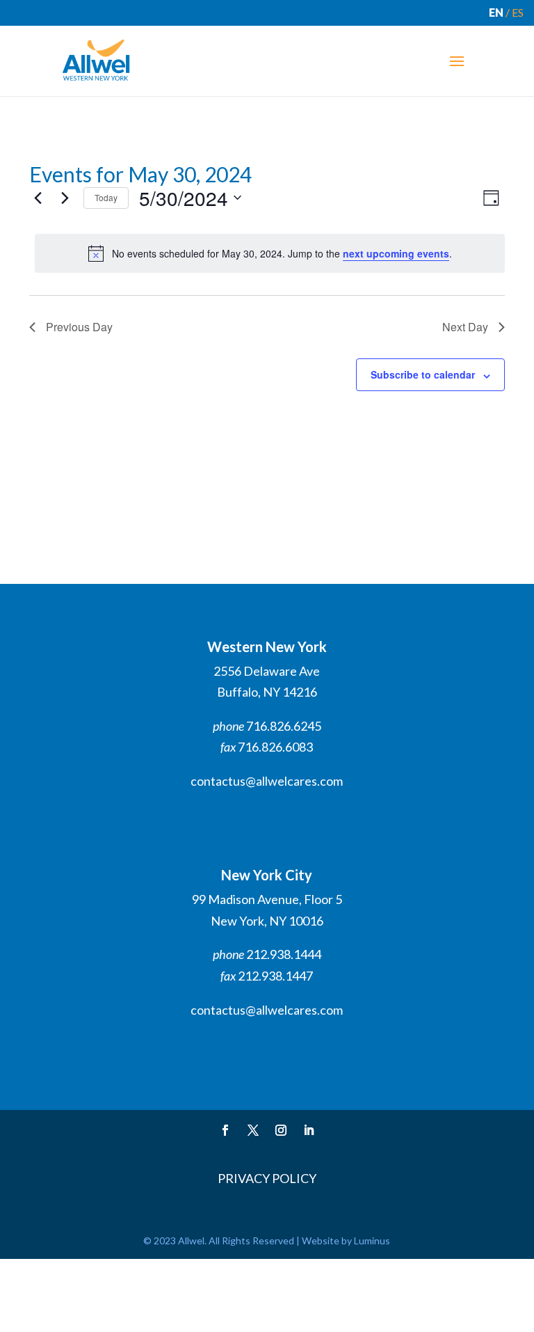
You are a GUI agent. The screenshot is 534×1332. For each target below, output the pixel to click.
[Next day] (64, 197)
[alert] (270, 253)
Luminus (372, 1240)
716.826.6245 (283, 726)
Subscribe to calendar (423, 374)
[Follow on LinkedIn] (309, 1130)
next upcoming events (396, 253)
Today (106, 197)
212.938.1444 (283, 954)
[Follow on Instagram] (281, 1130)
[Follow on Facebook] (225, 1130)
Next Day (465, 327)
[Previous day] (37, 197)
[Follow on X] (253, 1130)
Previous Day (79, 327)
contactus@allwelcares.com (267, 780)
